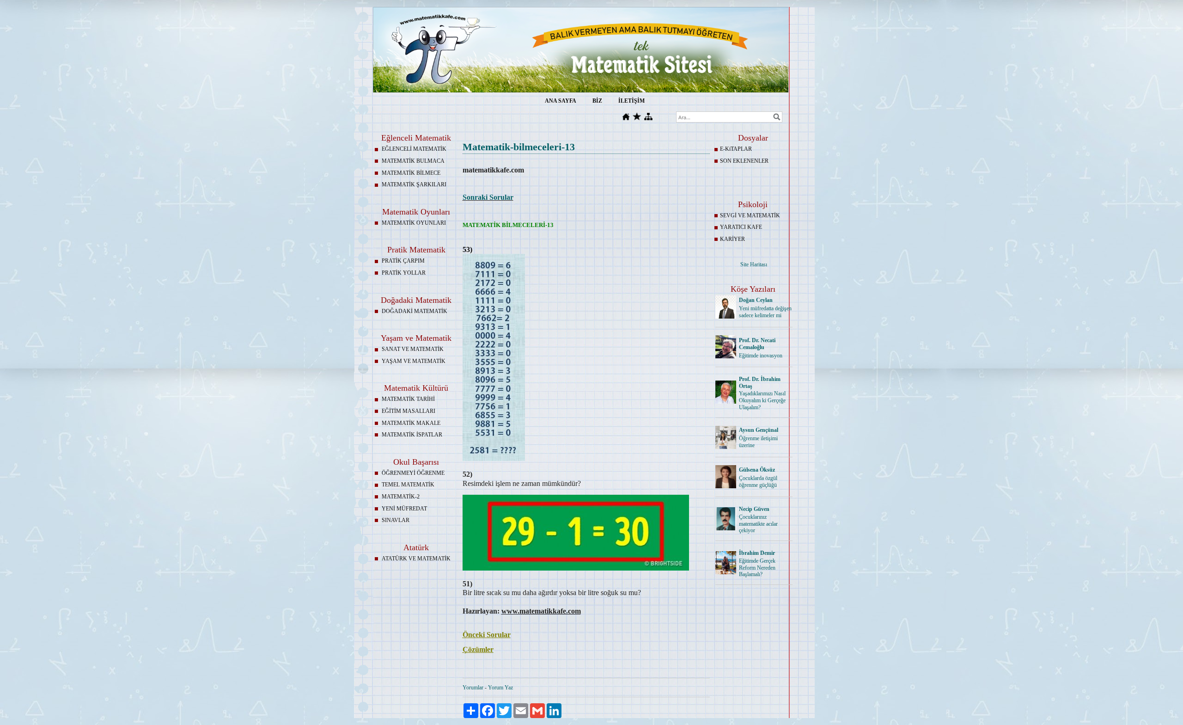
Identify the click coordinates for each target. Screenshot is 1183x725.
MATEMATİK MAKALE (411, 423)
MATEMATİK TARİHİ (408, 399)
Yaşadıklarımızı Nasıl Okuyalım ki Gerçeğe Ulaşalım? (762, 400)
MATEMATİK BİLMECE (411, 173)
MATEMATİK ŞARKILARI (414, 184)
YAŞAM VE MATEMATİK (413, 361)
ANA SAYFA (560, 101)
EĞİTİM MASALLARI (408, 411)
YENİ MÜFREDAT (404, 508)
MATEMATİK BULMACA (413, 161)
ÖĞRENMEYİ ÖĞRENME (413, 473)
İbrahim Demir (757, 553)
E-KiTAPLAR (736, 149)
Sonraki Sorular (488, 197)
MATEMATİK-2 (401, 496)
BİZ (597, 101)
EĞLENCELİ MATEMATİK (414, 149)
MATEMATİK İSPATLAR (412, 434)
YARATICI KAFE (741, 227)
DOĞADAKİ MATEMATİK (414, 311)
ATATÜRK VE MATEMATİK (416, 558)
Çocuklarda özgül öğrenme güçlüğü (758, 481)
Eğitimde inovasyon (760, 355)
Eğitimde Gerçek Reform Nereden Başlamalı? (757, 568)
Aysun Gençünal (758, 430)
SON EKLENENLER (744, 161)
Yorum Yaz (500, 687)
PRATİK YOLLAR (404, 273)
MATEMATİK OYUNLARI (414, 223)
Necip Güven (754, 509)
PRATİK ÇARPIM (403, 261)
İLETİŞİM (631, 101)
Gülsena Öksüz (757, 470)
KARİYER (732, 239)
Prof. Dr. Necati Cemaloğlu (757, 343)
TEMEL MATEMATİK (408, 484)
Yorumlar (473, 687)
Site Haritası (753, 264)
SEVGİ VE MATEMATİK (750, 215)
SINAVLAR (395, 520)
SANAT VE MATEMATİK (413, 349)
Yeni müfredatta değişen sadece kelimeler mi (765, 312)
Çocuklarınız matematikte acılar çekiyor (758, 524)
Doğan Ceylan (756, 300)
